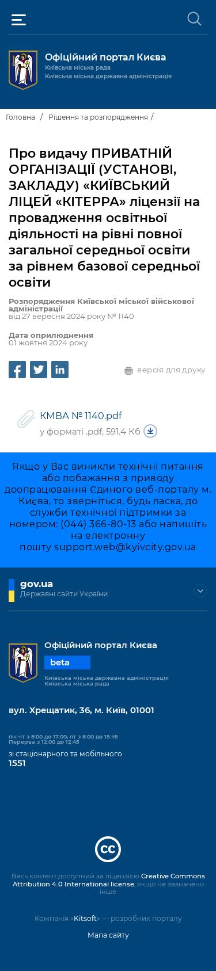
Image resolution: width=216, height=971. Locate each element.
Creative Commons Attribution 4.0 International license (109, 880)
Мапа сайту (108, 935)
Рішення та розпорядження (98, 117)
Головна (20, 117)
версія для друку (171, 369)
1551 (17, 763)
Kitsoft (85, 918)
